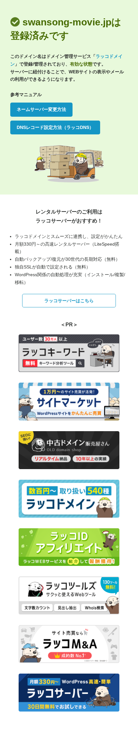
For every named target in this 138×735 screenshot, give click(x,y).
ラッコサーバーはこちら (69, 300)
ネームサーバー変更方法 (41, 109)
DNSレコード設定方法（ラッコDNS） (55, 127)
